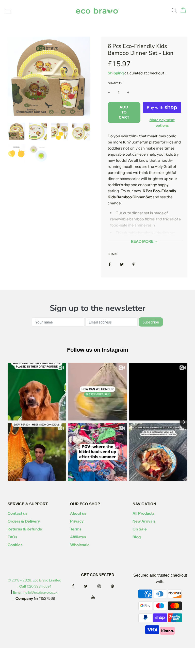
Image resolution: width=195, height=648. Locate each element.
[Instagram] (104, 586)
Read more (142, 241)
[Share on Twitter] (121, 264)
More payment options (162, 123)
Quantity (115, 83)
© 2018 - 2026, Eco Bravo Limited (34, 580)
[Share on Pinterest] (134, 264)
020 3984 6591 (35, 586)
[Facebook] (77, 586)
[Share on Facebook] (109, 264)
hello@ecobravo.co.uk (35, 592)
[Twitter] (90, 586)
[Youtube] (97, 597)
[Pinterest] (117, 586)
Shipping (116, 73)
